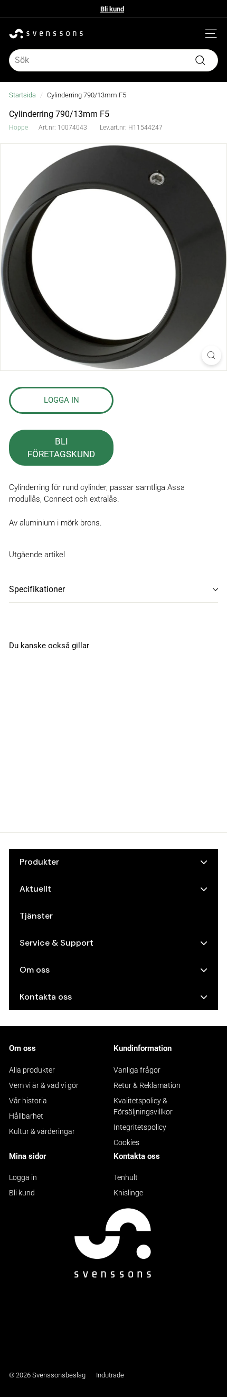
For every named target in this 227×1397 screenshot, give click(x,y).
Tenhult (126, 1177)
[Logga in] (195, 33)
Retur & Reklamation (147, 1085)
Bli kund (112, 9)
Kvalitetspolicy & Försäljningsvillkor (143, 1106)
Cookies (126, 1142)
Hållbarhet (26, 1116)
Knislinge (128, 1193)
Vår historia (28, 1100)
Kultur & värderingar (42, 1131)
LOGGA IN (61, 400)
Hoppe (18, 127)
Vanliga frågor (137, 1070)
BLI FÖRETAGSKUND (61, 447)
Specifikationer (37, 589)
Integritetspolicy (140, 1127)
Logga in (23, 1177)
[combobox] (113, 60)
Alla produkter (32, 1070)
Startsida (22, 95)
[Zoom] (211, 355)
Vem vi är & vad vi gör (44, 1085)
